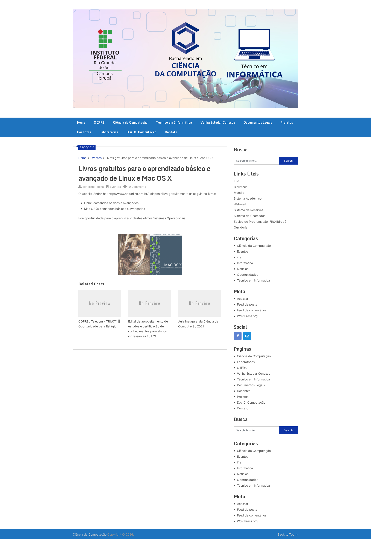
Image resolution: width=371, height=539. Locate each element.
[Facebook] (238, 336)
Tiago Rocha (95, 186)
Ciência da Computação (130, 122)
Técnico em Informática (174, 122)
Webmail (240, 204)
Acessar (242, 298)
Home (81, 122)
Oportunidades (247, 274)
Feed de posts (247, 304)
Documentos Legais (258, 122)
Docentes (84, 132)
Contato (171, 132)
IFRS (237, 181)
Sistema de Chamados (249, 216)
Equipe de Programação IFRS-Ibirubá (260, 221)
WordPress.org (247, 316)
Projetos (287, 122)
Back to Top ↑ (288, 534)
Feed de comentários (251, 310)
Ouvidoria (240, 227)
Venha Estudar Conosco (218, 122)
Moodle (239, 192)
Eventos (96, 158)
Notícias (242, 269)
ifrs (239, 257)
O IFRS (99, 122)
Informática (245, 263)
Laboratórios (109, 132)
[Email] (247, 336)
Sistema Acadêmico (248, 198)
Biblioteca (241, 187)
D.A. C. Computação (141, 132)
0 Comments (137, 186)
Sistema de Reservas (248, 210)
